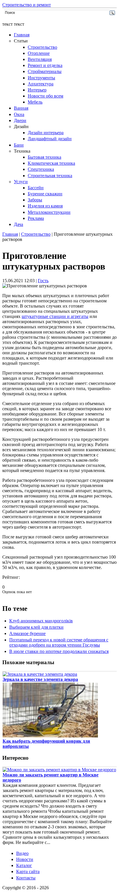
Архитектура (40, 83)
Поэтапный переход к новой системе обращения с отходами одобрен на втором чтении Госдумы (58, 642)
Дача (18, 224)
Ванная (21, 108)
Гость (43, 280)
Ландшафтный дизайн (50, 138)
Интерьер (37, 89)
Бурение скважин (45, 193)
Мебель (35, 102)
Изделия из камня (45, 205)
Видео (22, 853)
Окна (19, 114)
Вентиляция (40, 59)
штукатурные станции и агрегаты (55, 316)
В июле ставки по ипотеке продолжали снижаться (59, 651)
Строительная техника (50, 175)
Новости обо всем (45, 95)
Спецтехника (41, 169)
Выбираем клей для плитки (36, 627)
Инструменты (41, 77)
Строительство (42, 47)
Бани (19, 145)
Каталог (24, 865)
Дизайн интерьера (46, 132)
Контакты (26, 877)
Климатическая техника (51, 163)
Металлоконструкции (49, 212)
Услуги (21, 181)
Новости (24, 859)
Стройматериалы (45, 71)
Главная (21, 34)
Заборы (35, 199)
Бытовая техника (44, 157)
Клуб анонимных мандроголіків (41, 620)
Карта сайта (28, 871)
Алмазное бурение (27, 633)
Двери (20, 120)
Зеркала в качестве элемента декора (40, 679)
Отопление (39, 53)
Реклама (36, 218)
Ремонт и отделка (45, 65)
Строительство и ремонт (26, 4)
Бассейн (36, 187)
